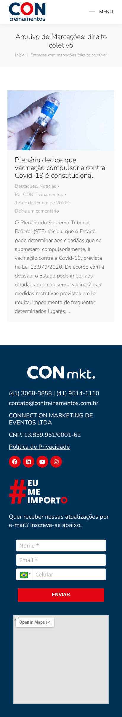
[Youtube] (42, 462)
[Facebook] (15, 462)
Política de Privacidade (39, 447)
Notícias (47, 186)
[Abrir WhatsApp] (107, 702)
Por (39, 194)
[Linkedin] (29, 462)
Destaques (26, 186)
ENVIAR (61, 594)
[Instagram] (56, 462)
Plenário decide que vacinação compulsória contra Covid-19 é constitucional (60, 167)
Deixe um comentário (37, 211)
